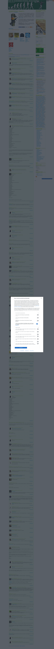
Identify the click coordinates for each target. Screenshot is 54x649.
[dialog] (27, 324)
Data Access (27, 350)
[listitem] (27, 327)
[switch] (37, 314)
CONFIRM (20, 347)
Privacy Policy (32, 350)
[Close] (41, 298)
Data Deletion (22, 350)
